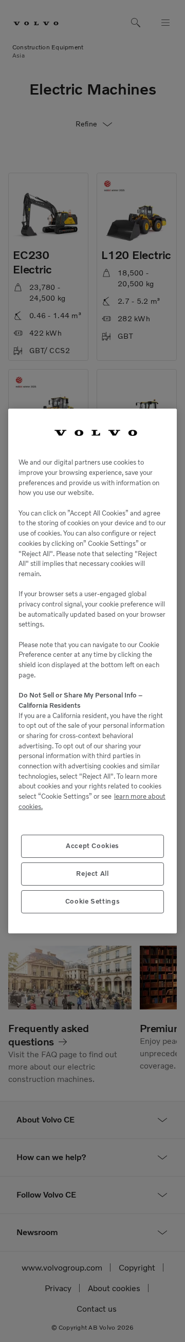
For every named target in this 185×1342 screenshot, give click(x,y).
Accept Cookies (92, 846)
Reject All (92, 873)
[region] (92, 671)
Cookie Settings (92, 901)
